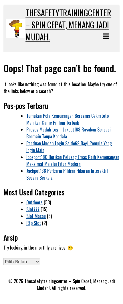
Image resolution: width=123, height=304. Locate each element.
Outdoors (34, 202)
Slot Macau (36, 216)
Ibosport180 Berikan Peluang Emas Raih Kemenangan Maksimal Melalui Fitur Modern (72, 160)
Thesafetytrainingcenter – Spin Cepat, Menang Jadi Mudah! (68, 25)
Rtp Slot (33, 222)
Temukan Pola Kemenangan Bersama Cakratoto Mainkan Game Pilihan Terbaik (67, 119)
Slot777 (32, 209)
